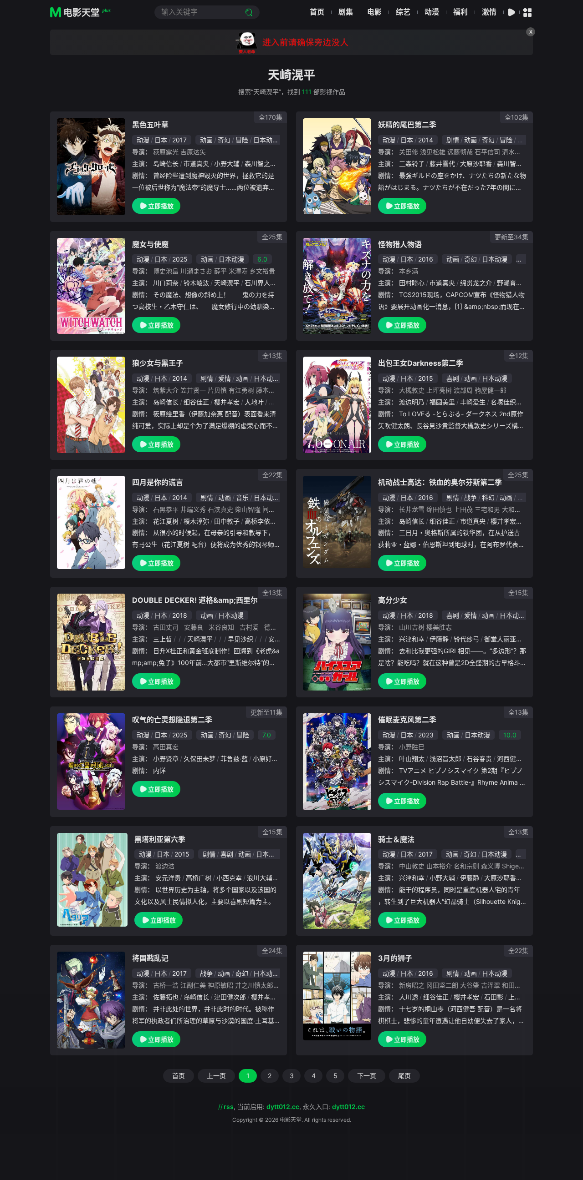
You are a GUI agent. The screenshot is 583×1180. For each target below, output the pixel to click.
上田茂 (463, 509)
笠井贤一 (193, 390)
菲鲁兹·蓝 (234, 758)
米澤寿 (238, 271)
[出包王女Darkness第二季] (337, 405)
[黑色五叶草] (91, 166)
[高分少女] (337, 642)
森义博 (490, 866)
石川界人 (257, 283)
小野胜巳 (411, 747)
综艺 (403, 11)
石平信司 (487, 152)
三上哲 (162, 639)
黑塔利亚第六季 (159, 839)
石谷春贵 (479, 758)
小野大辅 (227, 163)
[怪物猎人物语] (337, 286)
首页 (317, 11)
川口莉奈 (166, 283)
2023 (426, 735)
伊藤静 (439, 639)
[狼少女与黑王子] (91, 405)
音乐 (242, 497)
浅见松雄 (432, 152)
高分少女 (392, 600)
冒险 (241, 140)
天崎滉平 (227, 283)
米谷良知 (221, 627)
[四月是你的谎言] (91, 522)
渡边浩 (164, 866)
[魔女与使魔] (91, 286)
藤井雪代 (442, 163)
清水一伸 (514, 152)
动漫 (431, 11)
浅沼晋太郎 (445, 758)
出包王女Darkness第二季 (420, 363)
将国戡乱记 (150, 958)
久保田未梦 (199, 758)
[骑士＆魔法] (337, 881)
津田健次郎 (230, 997)
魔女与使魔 (150, 244)
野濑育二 (509, 283)
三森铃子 (411, 163)
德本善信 (277, 627)
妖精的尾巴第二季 (407, 124)
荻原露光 (166, 152)
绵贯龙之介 (476, 283)
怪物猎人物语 (400, 244)
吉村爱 (249, 627)
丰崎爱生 (473, 402)
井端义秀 (193, 509)
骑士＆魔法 (396, 839)
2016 (425, 259)
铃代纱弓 (466, 639)
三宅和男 (487, 509)
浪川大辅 (259, 878)
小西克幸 (229, 878)
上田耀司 (521, 997)
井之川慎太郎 (254, 985)
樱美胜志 (439, 627)
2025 (180, 259)
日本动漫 (266, 140)
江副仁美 (193, 985)
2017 (179, 140)
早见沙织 (240, 639)
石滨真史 (220, 509)
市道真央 (196, 163)
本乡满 (408, 271)
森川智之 (257, 163)
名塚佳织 (503, 402)
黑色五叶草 (150, 124)
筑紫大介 (166, 390)
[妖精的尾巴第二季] (337, 166)
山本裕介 (439, 866)
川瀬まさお (196, 271)
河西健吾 (509, 758)
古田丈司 (166, 627)
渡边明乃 (411, 402)
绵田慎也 (439, 509)
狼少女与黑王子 (157, 363)
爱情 (224, 378)
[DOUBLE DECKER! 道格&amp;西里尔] (91, 642)
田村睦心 (411, 283)
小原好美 (265, 758)
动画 (206, 140)
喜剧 (452, 378)
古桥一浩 (166, 985)
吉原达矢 (193, 152)
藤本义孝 (268, 390)
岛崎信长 (166, 163)
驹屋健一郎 (490, 390)
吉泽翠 (490, 985)
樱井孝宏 (227, 402)
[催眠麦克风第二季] (337, 761)
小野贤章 (166, 758)
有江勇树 (241, 390)
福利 (460, 11)
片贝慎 (217, 390)
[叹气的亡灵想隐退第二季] (91, 761)
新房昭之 (411, 985)
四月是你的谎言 (157, 482)
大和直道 (514, 509)
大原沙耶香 (476, 163)
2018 (179, 615)
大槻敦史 (411, 390)
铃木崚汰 (196, 283)
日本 (160, 140)
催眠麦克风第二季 (407, 719)
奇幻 (224, 140)
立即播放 (161, 206)
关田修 (408, 152)
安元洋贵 (168, 878)
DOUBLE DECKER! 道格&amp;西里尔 (195, 600)
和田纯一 (514, 985)
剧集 (345, 11)
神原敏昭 (220, 985)
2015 (425, 378)
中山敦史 (411, 866)
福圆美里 (442, 402)
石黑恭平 (166, 509)
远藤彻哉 (460, 152)
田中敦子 (227, 521)
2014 (425, 140)
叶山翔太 (411, 758)
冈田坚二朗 (442, 985)
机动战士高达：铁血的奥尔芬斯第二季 (440, 482)
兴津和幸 (411, 639)
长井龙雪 (411, 509)
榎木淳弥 (196, 521)
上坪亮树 (439, 390)
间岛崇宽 (275, 509)
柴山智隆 (248, 509)
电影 (374, 11)
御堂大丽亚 (500, 639)
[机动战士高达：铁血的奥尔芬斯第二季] (337, 522)
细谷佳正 (196, 402)
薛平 (220, 271)
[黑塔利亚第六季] (92, 880)
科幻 (488, 497)
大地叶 (254, 402)
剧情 (452, 140)
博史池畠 (166, 271)
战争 (470, 497)
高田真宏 (166, 747)
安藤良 (193, 627)
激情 (489, 11)
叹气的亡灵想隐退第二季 (172, 719)
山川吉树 (411, 627)
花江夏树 (166, 521)
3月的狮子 (395, 958)
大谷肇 (469, 985)
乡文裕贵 (262, 271)
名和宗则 (466, 866)
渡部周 (463, 390)
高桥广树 (198, 878)
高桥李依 (257, 521)
